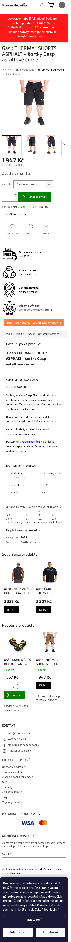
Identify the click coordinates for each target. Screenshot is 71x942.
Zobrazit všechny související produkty (34, 322)
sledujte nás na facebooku (23, 745)
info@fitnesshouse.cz (21, 733)
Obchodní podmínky (14, 767)
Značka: (13, 74)
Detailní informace (12, 215)
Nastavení (34, 919)
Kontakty (7, 787)
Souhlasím (50, 932)
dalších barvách (30, 442)
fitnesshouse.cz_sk (19, 751)
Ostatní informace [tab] (48, 334)
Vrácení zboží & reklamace (17, 777)
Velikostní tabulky (12, 792)
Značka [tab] (31, 334)
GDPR (5, 782)
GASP (23, 537)
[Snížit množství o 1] (16, 199)
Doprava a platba (12, 772)
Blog (4, 797)
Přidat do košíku (37, 196)
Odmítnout (18, 932)
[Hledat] (41, 5)
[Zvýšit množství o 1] (16, 194)
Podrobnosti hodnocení (50, 70)
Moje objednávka (12, 802)
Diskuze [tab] (19, 334)
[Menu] (62, 5)
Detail (11, 609)
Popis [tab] (8, 334)
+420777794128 (17, 739)
